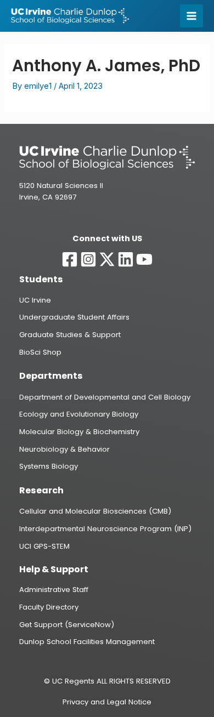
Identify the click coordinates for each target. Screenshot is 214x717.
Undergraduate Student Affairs (74, 317)
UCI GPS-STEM (44, 546)
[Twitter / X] (107, 259)
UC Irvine (35, 300)
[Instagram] (88, 259)
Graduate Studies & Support (70, 334)
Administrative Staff (53, 589)
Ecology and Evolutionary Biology (78, 414)
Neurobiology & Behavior (64, 449)
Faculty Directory (48, 607)
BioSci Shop (40, 352)
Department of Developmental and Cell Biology (104, 397)
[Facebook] (69, 259)
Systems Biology (48, 466)
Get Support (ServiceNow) (66, 624)
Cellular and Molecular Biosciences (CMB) (95, 511)
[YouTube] (144, 259)
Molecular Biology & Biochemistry (79, 431)
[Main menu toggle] (191, 15)
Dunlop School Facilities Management (87, 641)
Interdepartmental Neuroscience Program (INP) (105, 528)
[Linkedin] (125, 259)
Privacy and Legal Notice (107, 702)
